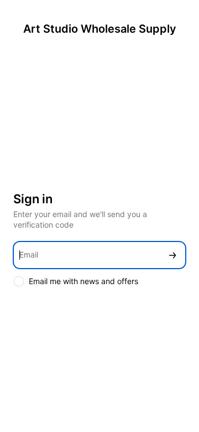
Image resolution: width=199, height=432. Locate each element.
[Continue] (172, 255)
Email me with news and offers (83, 281)
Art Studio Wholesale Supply (99, 28)
